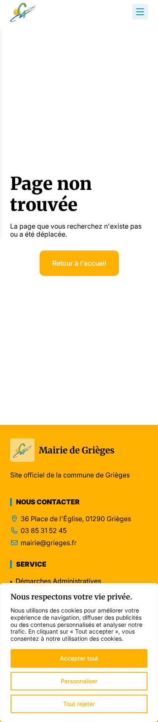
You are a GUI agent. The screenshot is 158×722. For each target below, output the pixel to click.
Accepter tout (79, 658)
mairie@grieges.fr (49, 543)
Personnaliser (79, 681)
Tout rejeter (79, 703)
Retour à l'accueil (79, 263)
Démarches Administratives (58, 581)
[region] (79, 652)
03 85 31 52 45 (44, 531)
